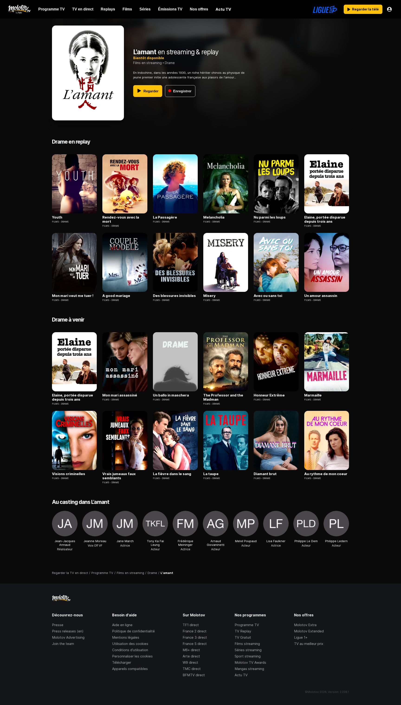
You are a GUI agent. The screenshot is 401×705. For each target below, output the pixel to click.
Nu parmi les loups (270, 217)
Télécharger (121, 662)
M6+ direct (191, 650)
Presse (57, 625)
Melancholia (213, 217)
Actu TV (241, 675)
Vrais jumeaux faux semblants (119, 476)
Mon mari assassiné (119, 395)
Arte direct (191, 656)
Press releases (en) (68, 631)
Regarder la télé (365, 9)
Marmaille (313, 395)
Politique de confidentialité (133, 631)
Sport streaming (248, 656)
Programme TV (247, 625)
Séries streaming (248, 650)
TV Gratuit (243, 637)
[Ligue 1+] (325, 9)
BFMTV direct (194, 675)
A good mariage (116, 296)
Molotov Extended (309, 631)
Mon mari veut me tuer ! (73, 296)
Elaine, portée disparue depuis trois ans (324, 219)
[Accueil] (19, 9)
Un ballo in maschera (171, 395)
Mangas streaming (249, 668)
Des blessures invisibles (174, 296)
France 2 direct (195, 631)
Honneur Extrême (269, 395)
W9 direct (190, 662)
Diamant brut (265, 474)
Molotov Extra (305, 625)
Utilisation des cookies (130, 643)
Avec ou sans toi (268, 296)
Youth (57, 217)
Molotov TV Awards (250, 662)
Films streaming (247, 643)
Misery (209, 296)
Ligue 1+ (300, 637)
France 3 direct (195, 637)
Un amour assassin (320, 296)
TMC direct (192, 668)
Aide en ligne (122, 625)
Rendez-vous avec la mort (120, 219)
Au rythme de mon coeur (325, 474)
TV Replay (243, 631)
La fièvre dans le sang (172, 474)
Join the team (63, 643)
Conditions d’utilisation (130, 650)
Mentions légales (125, 637)
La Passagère (165, 217)
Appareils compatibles (130, 668)
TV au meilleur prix (308, 643)
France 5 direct (195, 643)
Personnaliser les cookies (132, 656)
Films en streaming (147, 63)
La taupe (211, 474)
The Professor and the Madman (223, 397)
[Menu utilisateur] (389, 9)
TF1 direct (191, 625)
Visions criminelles (68, 474)
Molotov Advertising (68, 637)
